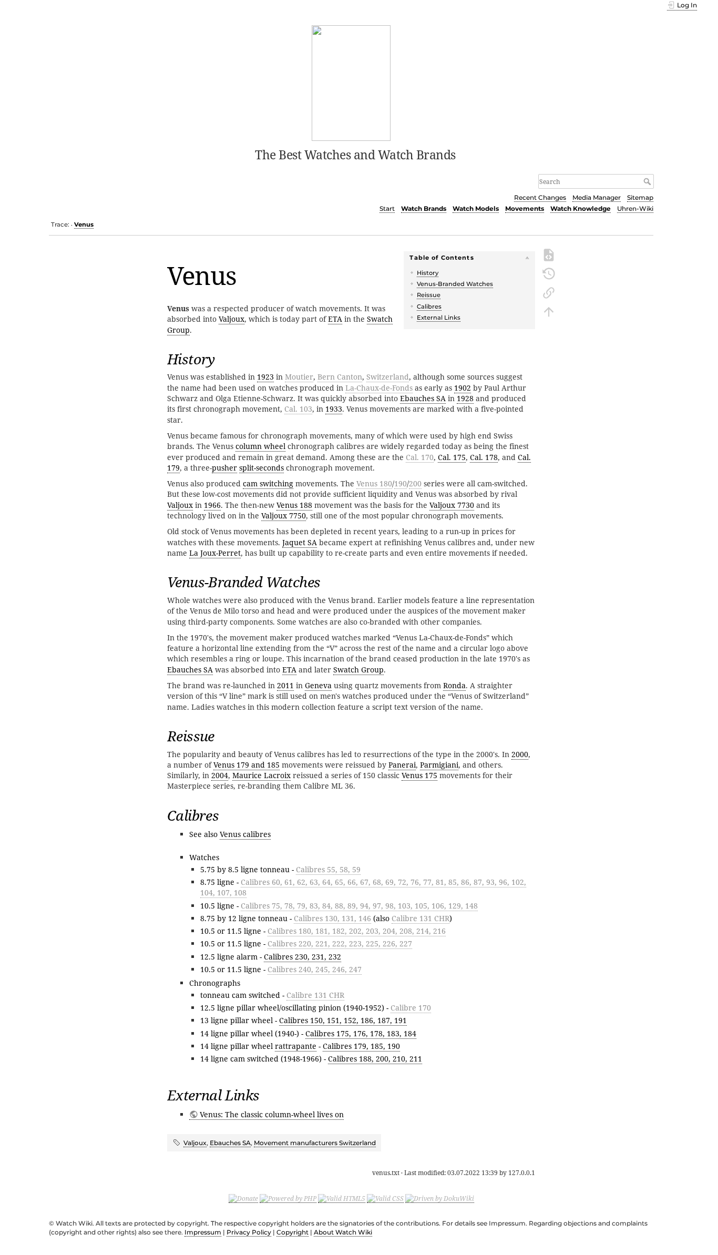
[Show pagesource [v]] (549, 253)
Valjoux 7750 (283, 516)
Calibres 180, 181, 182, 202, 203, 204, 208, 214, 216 (357, 931)
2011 (285, 685)
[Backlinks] (549, 291)
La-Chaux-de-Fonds (379, 388)
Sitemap (640, 197)
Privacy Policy (249, 1232)
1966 (212, 505)
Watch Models (476, 208)
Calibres (429, 306)
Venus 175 (419, 775)
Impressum (202, 1232)
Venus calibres (245, 834)
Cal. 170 (420, 457)
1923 (265, 377)
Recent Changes (540, 197)
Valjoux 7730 (451, 505)
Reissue (428, 295)
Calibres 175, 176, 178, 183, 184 (360, 1033)
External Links (438, 317)
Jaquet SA (299, 542)
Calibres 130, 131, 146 (332, 918)
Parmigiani (439, 765)
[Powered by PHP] (288, 1198)
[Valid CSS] (385, 1198)
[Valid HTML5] (341, 1198)
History (427, 273)
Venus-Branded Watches (455, 284)
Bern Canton (339, 377)
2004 (219, 775)
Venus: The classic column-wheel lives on (272, 1114)
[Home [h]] (351, 82)
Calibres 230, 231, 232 (302, 957)
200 (415, 483)
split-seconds (261, 468)
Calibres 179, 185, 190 (361, 1046)
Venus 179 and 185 (246, 765)
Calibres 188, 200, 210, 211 (375, 1059)
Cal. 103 (298, 409)
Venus (84, 224)
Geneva (318, 685)
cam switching (268, 483)
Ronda (454, 685)
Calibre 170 (411, 1008)
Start (387, 208)
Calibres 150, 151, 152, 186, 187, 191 (343, 1020)
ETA (335, 319)
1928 (465, 398)
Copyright (292, 1232)
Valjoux (231, 319)
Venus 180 (374, 483)
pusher (224, 468)
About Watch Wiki (343, 1232)
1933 (333, 409)
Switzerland (387, 377)
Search (648, 181)
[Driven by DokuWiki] (439, 1198)
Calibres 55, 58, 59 (328, 869)
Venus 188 (294, 505)
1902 (462, 388)
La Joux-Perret (215, 553)
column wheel (260, 446)
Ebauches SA (423, 398)
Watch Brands (423, 208)
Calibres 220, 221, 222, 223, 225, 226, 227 (340, 943)
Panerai (402, 765)
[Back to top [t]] (549, 310)
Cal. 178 (484, 457)
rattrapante (295, 1046)
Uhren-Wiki (635, 208)
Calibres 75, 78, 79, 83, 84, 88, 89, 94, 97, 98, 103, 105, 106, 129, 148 (359, 906)
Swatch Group (358, 670)
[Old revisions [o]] (549, 272)
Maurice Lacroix (261, 775)
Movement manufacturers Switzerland (315, 1143)
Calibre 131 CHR (420, 918)
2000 (519, 754)
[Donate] (243, 1198)
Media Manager (596, 197)
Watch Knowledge (580, 208)
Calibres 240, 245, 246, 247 (315, 969)
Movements (524, 208)
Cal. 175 (452, 457)
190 (400, 483)
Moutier (299, 377)
